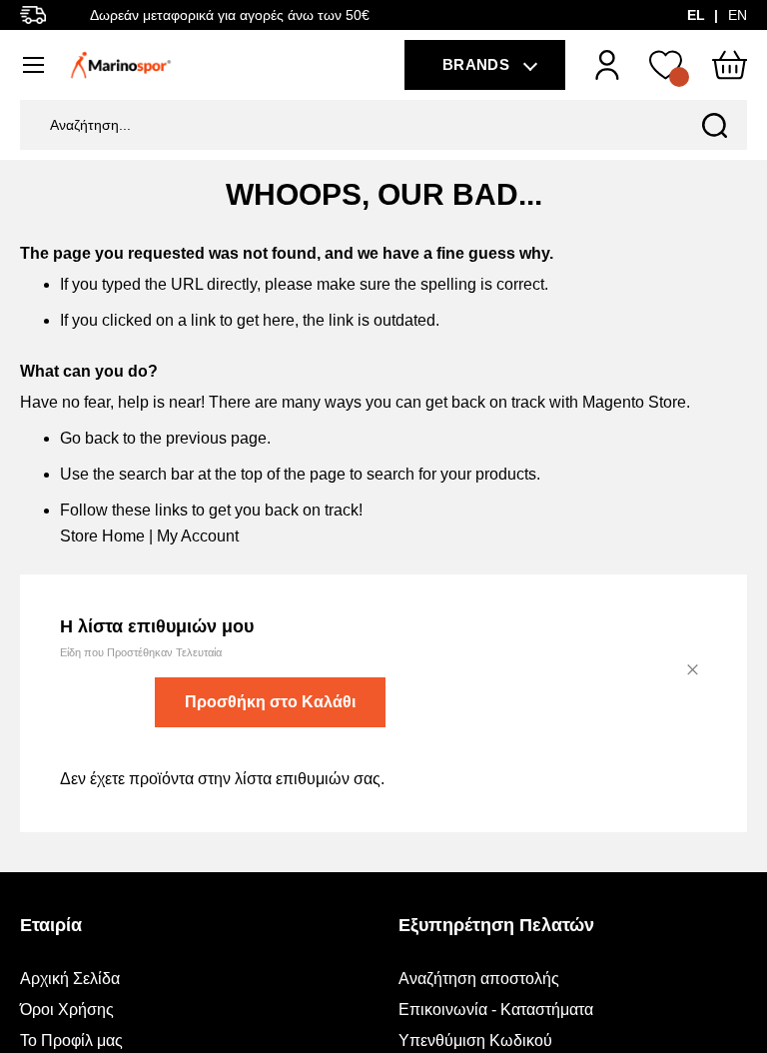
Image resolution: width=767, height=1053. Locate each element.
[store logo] (121, 65)
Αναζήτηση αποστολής (478, 978)
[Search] (714, 125)
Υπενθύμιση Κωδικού (475, 1040)
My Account (198, 535)
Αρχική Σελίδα (70, 978)
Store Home (102, 535)
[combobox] (383, 125)
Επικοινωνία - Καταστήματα (495, 1009)
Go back (89, 438)
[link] (607, 65)
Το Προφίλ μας (71, 1040)
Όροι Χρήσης (67, 1009)
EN (737, 15)
